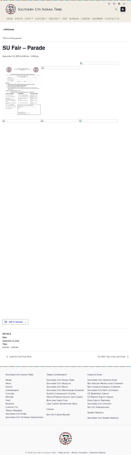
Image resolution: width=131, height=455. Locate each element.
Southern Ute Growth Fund (102, 380)
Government (12, 390)
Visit (64, 18)
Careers (85, 18)
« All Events (8, 29)
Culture (10, 393)
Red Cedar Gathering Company (104, 386)
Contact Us (112, 18)
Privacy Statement (80, 452)
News (10, 18)
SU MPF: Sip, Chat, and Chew (112, 356)
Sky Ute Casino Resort (58, 414)
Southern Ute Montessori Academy (65, 390)
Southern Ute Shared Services (103, 417)
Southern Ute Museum (59, 383)
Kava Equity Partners (99, 400)
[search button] (116, 9)
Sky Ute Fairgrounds (98, 407)
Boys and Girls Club (57, 400)
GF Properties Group (98, 393)
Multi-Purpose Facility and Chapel (65, 396)
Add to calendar (16, 322)
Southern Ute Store (16, 413)
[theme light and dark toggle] (123, 9)
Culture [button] (40, 18)
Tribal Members (14, 410)
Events (19, 18)
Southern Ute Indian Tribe (60, 380)
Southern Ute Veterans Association (24, 417)
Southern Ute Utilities (99, 403)
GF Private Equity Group (100, 396)
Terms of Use (63, 452)
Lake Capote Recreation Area (62, 403)
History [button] (53, 18)
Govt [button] (28, 18)
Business (74, 18)
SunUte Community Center (61, 393)
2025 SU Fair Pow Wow (20, 356)
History (10, 396)
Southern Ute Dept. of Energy (103, 390)
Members (97, 18)
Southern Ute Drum (57, 386)
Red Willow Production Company (105, 383)
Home (9, 380)
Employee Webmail (98, 452)
